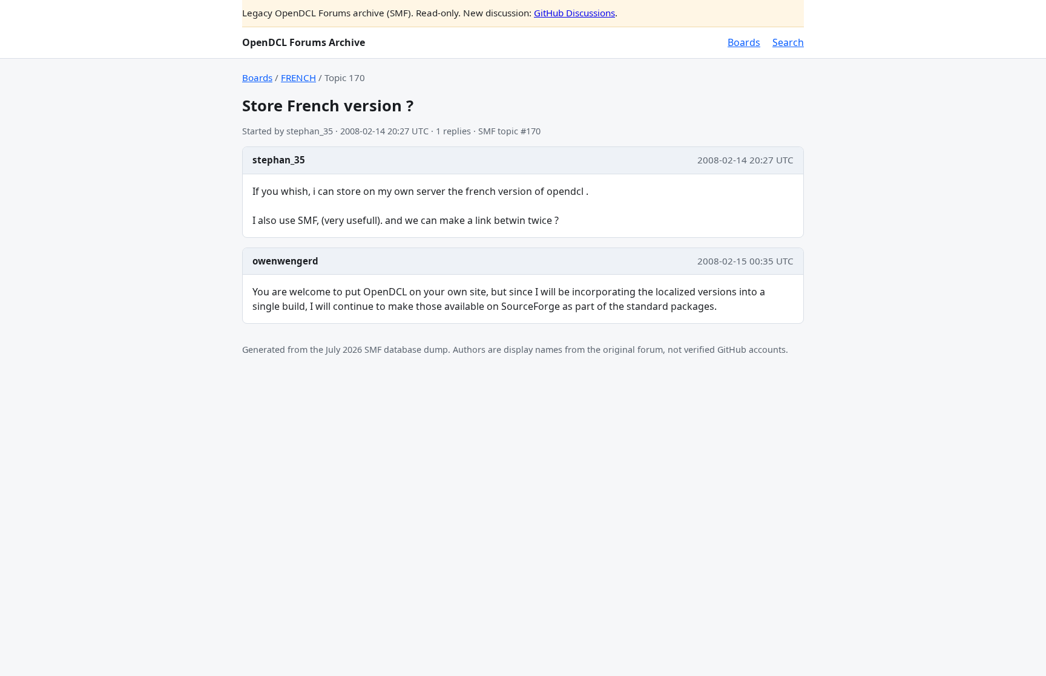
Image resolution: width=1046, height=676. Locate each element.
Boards (744, 42)
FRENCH (298, 77)
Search (788, 42)
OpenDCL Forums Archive (303, 42)
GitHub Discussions (574, 13)
